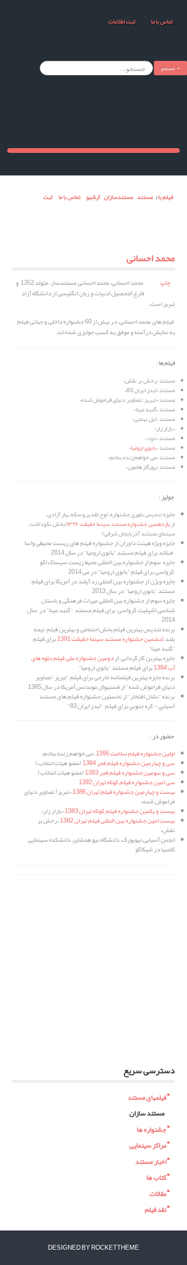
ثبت (47, 197)
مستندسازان (118, 197)
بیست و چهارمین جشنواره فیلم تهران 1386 (123, 792)
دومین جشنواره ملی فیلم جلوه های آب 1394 (103, 663)
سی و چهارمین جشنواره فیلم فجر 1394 (128, 763)
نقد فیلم (155, 1209)
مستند (145, 197)
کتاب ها (156, 1177)
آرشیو (93, 197)
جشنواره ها (151, 1128)
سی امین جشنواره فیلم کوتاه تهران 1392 (127, 782)
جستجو (168, 67)
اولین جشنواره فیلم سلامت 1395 (135, 753)
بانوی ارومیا (143, 447)
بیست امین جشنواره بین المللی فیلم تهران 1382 (117, 820)
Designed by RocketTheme (93, 1248)
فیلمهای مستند (147, 1096)
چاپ (165, 283)
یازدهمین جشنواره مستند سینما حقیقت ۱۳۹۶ (118, 524)
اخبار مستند (150, 1160)
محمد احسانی (151, 257)
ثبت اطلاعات (122, 21)
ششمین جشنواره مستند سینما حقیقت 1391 (110, 639)
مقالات (158, 1192)
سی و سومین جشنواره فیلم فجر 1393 (130, 772)
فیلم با (165, 197)
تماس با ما (161, 21)
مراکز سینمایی (147, 1144)
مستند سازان (146, 1112)
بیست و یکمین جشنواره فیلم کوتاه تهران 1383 (120, 811)
